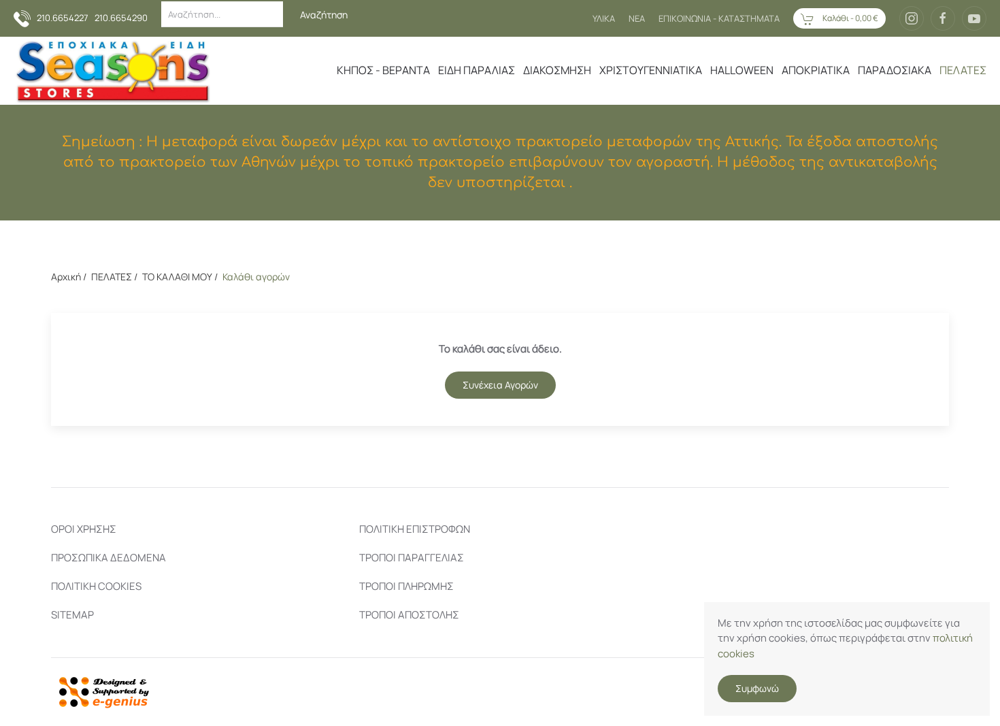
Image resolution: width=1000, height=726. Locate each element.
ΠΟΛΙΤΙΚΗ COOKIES (96, 586)
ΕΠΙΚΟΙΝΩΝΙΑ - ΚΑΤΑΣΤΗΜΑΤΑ (719, 18)
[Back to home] (112, 71)
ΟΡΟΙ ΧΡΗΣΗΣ (83, 529)
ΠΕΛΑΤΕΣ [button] (962, 70)
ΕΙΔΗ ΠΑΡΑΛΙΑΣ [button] (476, 70)
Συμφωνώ (757, 688)
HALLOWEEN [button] (741, 70)
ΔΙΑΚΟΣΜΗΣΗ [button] (557, 70)
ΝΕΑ (637, 18)
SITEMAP (72, 615)
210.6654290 (121, 18)
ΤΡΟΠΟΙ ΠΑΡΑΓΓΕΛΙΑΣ (411, 557)
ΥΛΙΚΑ (604, 18)
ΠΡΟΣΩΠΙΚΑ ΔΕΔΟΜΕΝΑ (108, 557)
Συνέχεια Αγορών (500, 384)
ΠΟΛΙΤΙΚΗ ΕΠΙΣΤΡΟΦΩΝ (414, 529)
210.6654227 (62, 18)
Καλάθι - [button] (849, 18)
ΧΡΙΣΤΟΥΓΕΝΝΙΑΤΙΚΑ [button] (650, 70)
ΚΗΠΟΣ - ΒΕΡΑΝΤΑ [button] (383, 70)
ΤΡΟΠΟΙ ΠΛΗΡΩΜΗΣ (406, 586)
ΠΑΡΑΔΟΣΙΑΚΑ (894, 70)
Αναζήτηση (324, 14)
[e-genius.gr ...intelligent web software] (100, 691)
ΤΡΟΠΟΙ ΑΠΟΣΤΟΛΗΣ (409, 615)
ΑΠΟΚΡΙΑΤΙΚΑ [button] (816, 70)
